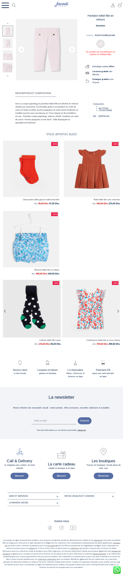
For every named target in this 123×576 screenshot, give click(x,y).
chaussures (98, 540)
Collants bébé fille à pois (50, 340)
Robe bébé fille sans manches (107, 199)
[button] (5, 311)
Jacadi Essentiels (99, 554)
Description (100, 25)
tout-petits (51, 545)
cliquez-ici (82, 430)
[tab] (35, 93)
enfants (32, 548)
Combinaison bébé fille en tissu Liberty (103, 340)
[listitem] (7, 31)
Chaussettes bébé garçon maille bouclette (41, 199)
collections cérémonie (47, 559)
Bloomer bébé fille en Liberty (46, 270)
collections (74, 548)
